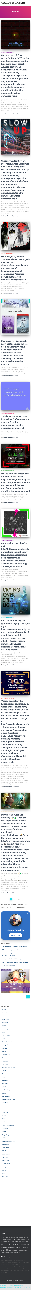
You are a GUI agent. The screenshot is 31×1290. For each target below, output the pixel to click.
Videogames (5, 1167)
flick (2, 1241)
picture (19, 1250)
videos (18, 1252)
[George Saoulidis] (13, 3)
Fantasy (4, 1051)
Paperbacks (5, 1112)
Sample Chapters (6, 1135)
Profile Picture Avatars (8, 1125)
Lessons (4, 1086)
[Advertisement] (15, 1199)
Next (18, 899)
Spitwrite (4, 1151)
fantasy (22, 1239)
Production (5, 1122)
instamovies (23, 1244)
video (15, 1252)
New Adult (4, 1106)
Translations (5, 1160)
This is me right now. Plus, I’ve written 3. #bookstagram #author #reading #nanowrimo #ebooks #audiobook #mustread (15, 422)
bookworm (6, 1239)
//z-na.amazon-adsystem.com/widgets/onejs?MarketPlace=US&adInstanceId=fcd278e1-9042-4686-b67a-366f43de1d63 (15, 1287)
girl (8, 1241)
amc (9, 1237)
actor (2, 1237)
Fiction (4, 1057)
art (11, 1237)
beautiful (18, 1237)
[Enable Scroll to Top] (28, 1287)
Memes (4, 1093)
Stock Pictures (6, 1154)
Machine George (6, 1090)
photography (26, 1247)
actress (6, 1237)
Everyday (4, 1048)
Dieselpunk (5, 1045)
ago (15, 113)
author (13, 1237)
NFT (3, 1109)
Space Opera (5, 1147)
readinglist (3, 1252)
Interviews (5, 1083)
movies (13, 1247)
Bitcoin (4, 1025)
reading (25, 1250)
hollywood (17, 1241)
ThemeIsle (21, 1280)
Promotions (5, 1128)
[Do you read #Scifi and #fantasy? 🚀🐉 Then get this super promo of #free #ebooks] (15, 801)
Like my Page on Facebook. (8, 1229)
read (22, 1250)
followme (5, 1241)
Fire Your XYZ (5, 1064)
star (13, 1252)
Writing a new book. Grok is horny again (12, 959)
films (28, 1239)
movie (9, 1247)
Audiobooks (5, 1022)
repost (7, 1252)
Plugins (4, 1115)
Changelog (5, 1029)
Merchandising (6, 1096)
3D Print (4, 1009)
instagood (5, 1244)
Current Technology (7, 1041)
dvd (20, 1239)
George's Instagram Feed (7, 52)
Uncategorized (6, 1163)
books (2, 1239)
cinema (11, 1239)
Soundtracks (5, 1144)
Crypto (4, 1038)
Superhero (5, 1157)
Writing (4, 1173)
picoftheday (14, 1250)
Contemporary (6, 1035)
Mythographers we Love (8, 1099)
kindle (28, 1244)
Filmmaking (5, 1061)
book (27, 1237)
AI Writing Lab (5, 1019)
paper (21, 1247)
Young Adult (5, 1176)
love (2, 1247)
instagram (14, 1244)
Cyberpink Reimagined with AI (10, 950)
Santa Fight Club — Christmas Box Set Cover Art (14, 946)
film (25, 1239)
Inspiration (5, 1080)
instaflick (22, 1241)
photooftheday (6, 1250)
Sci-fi (3, 1138)
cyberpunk (16, 1239)
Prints (3, 1118)
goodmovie (12, 1241)
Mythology (5, 1102)
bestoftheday (23, 1237)
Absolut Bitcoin (6, 1013)
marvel (5, 1247)
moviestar (17, 1247)
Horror (3, 1077)
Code (3, 1032)
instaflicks (26, 1241)
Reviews (4, 1131)
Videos (4, 1170)
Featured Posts (6, 1054)
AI (2, 1016)
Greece (4, 1070)
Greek (3, 1074)
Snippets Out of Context (8, 1141)
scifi (10, 1252)
